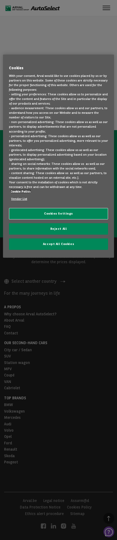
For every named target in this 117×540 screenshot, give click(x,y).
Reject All (58, 229)
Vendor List (19, 199)
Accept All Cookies (58, 244)
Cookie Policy (20, 191)
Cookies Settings (58, 213)
